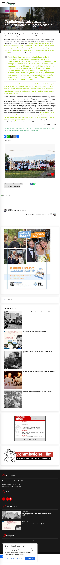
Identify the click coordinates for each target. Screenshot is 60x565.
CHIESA (3, 540)
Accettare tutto (30, 558)
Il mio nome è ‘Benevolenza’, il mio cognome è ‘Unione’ (37, 514)
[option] (30, 161)
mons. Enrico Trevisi (8, 186)
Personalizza (10, 558)
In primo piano (14, 11)
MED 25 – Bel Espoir (39, 103)
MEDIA (31, 546)
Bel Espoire (15, 183)
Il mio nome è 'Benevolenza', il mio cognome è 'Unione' (38, 312)
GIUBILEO (32, 543)
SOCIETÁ (32, 540)
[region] (20, 552)
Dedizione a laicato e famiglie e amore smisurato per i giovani (38, 352)
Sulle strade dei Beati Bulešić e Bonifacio (34, 331)
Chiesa (7, 11)
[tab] (22, 418)
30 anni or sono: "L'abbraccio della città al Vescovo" (37, 391)
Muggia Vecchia (17, 186)
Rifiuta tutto (20, 558)
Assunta (9, 183)
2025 (5, 183)
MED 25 (20, 183)
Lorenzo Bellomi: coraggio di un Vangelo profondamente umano (39, 372)
